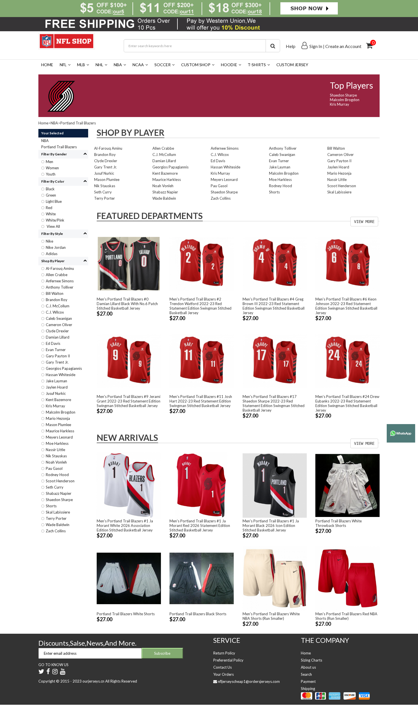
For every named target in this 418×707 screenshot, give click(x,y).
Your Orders (223, 674)
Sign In (315, 46)
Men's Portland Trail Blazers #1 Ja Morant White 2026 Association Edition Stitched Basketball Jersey (125, 525)
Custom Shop (195, 64)
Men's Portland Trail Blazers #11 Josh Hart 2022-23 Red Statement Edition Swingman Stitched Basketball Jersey (200, 401)
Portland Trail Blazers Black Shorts (197, 614)
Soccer (162, 64)
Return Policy (224, 653)
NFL (63, 64)
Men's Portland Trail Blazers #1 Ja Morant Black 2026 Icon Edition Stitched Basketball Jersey (271, 525)
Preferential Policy (228, 660)
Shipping (308, 688)
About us (308, 667)
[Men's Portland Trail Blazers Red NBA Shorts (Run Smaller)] (347, 577)
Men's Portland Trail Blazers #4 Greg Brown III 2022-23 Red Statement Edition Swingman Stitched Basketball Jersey (274, 306)
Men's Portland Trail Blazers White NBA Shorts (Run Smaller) (271, 616)
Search (306, 674)
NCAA (138, 64)
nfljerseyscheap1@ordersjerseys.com (249, 681)
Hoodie (229, 64)
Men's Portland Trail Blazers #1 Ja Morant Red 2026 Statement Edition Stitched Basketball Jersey (199, 525)
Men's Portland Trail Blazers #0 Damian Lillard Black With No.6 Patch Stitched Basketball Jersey (127, 303)
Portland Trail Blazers (78, 123)
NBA (118, 64)
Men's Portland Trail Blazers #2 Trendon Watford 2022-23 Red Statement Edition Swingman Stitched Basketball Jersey (200, 306)
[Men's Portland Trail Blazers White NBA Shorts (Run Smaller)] (275, 577)
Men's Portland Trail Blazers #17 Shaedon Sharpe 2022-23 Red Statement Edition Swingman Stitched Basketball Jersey (274, 403)
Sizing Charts (311, 660)
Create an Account (343, 46)
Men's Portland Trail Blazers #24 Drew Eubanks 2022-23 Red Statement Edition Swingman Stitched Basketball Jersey (347, 403)
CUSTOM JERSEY (292, 64)
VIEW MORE (364, 221)
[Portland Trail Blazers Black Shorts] (201, 577)
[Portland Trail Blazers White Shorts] (129, 577)
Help (290, 46)
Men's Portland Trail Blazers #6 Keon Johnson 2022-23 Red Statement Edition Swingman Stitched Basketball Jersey (346, 306)
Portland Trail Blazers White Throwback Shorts (338, 523)
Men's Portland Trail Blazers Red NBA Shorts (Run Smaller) (346, 616)
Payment (308, 681)
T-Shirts (257, 64)
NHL (99, 64)
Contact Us (222, 667)
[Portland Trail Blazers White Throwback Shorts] (347, 485)
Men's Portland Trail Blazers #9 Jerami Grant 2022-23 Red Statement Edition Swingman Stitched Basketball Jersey (128, 401)
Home (47, 64)
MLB (81, 64)
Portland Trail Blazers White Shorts (126, 614)
